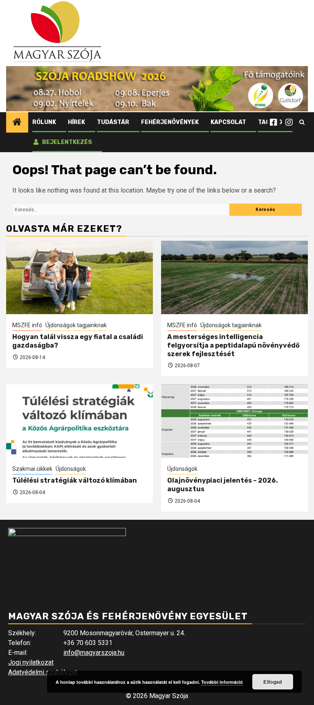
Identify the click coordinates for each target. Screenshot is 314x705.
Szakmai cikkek (32, 469)
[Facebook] (273, 122)
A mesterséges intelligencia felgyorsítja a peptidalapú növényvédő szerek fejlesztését (233, 345)
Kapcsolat (228, 122)
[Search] (302, 122)
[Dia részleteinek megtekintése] (157, 88)
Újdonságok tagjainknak (76, 325)
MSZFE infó (27, 325)
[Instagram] (289, 122)
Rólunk (44, 122)
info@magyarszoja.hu (93, 652)
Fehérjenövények (170, 122)
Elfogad (272, 681)
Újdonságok (71, 469)
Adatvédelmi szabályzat (42, 672)
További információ (222, 682)
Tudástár (113, 122)
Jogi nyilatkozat (31, 662)
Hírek (76, 122)
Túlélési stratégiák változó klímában (74, 480)
